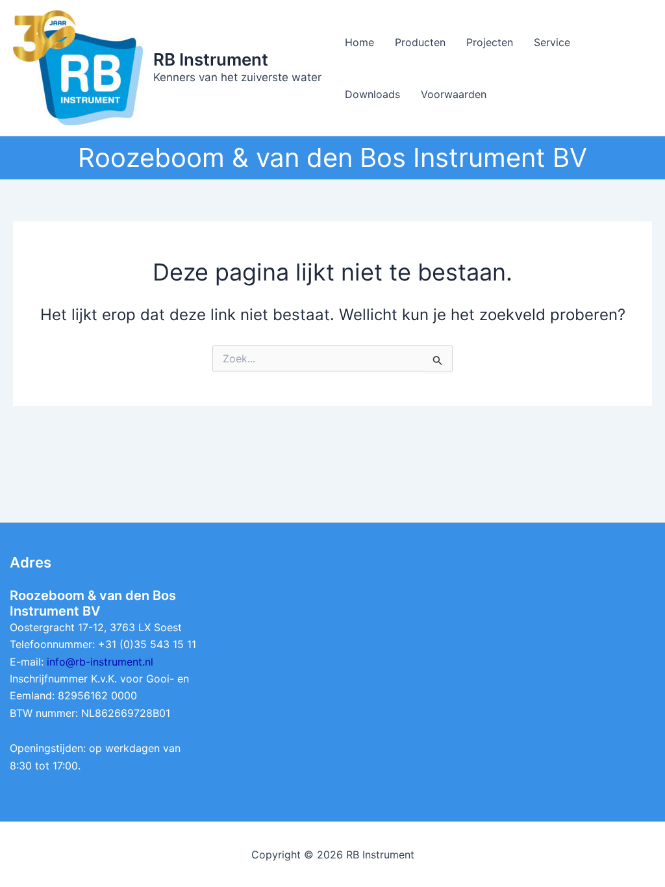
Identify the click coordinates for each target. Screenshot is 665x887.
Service (552, 42)
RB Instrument (210, 59)
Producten (420, 42)
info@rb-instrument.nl (100, 661)
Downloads (372, 94)
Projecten (489, 42)
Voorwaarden (453, 94)
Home (359, 42)
